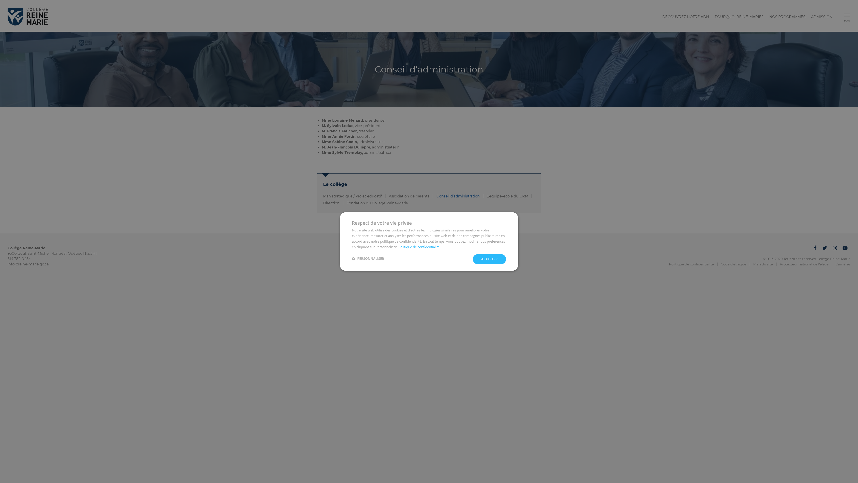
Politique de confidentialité (419, 247)
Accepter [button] (489, 259)
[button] (368, 258)
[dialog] (429, 241)
